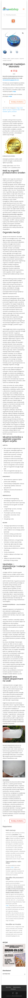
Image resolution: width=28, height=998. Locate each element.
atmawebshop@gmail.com (11, 80)
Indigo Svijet (19, 108)
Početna (4, 58)
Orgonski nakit (16, 109)
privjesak (14, 111)
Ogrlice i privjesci (15, 58)
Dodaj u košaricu (17, 102)
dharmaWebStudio (17, 996)
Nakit (8, 58)
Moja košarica (17, 987)
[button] (22, 33)
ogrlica (9, 111)
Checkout (13, 989)
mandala (5, 111)
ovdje (14, 91)
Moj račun (8, 987)
